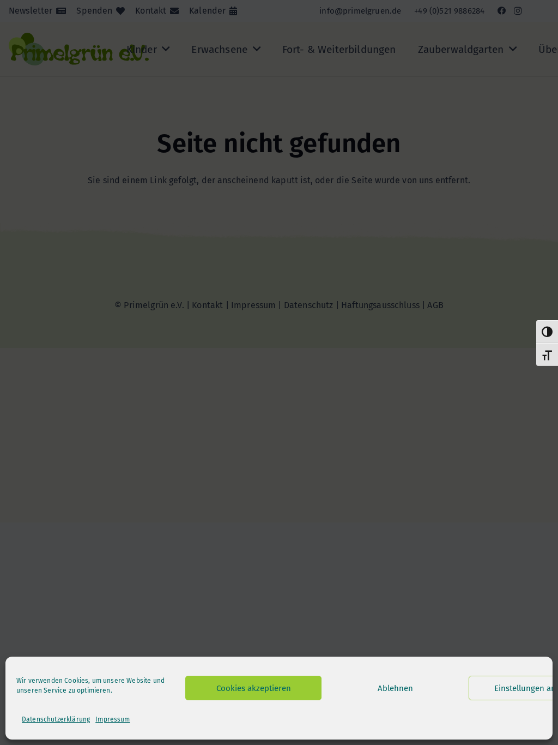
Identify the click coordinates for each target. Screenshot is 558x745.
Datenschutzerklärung (56, 719)
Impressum (112, 719)
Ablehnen (395, 688)
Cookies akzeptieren (253, 688)
